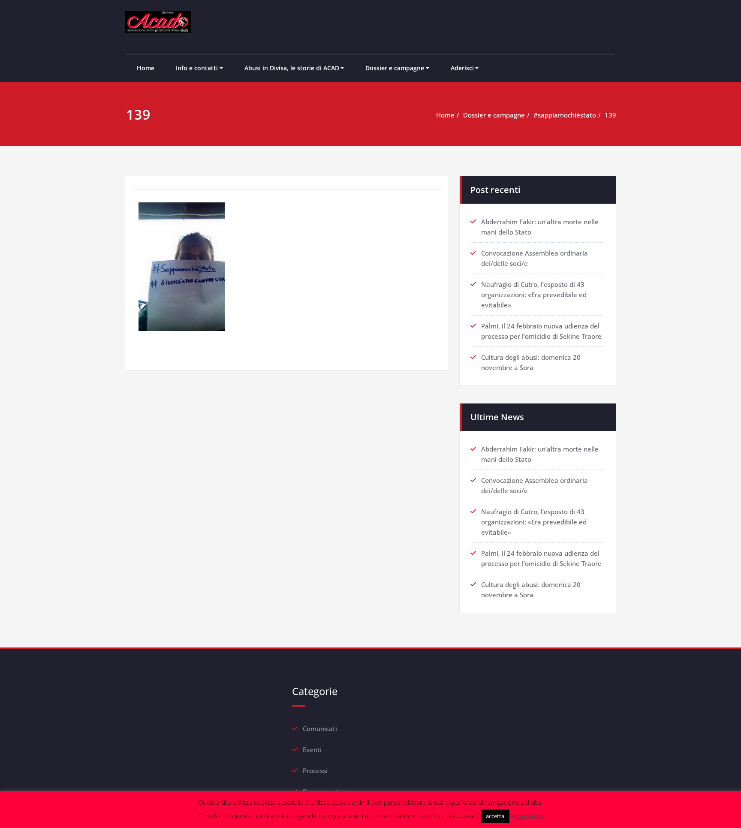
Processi (315, 770)
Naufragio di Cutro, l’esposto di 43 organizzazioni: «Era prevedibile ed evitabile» (534, 294)
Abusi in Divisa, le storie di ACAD (291, 68)
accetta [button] (495, 816)
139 (610, 115)
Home (145, 68)
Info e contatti (197, 68)
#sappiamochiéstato (564, 115)
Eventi (312, 749)
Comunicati (320, 728)
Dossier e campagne (394, 68)
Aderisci (462, 68)
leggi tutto (527, 815)
